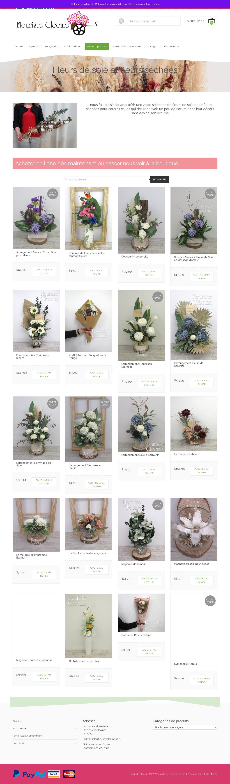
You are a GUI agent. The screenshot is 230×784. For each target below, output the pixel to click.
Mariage (153, 46)
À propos (33, 46)
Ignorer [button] (155, 4)
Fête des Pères (171, 46)
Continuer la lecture (44, 272)
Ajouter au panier (97, 272)
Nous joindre (51, 46)
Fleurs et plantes (97, 46)
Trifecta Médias (209, 774)
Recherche (159, 179)
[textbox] (185, 727)
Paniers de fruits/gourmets (127, 46)
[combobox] (185, 727)
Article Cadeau (72, 46)
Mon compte (19, 728)
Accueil (19, 46)
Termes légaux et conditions (27, 735)
